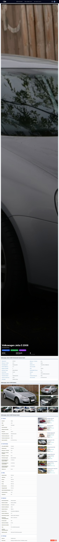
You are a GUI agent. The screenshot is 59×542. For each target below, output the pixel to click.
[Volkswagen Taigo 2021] (42, 421)
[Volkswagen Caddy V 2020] (42, 435)
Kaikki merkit (20, 1)
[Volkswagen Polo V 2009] (42, 442)
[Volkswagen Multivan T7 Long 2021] (42, 464)
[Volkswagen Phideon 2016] (42, 456)
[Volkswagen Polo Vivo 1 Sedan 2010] (42, 471)
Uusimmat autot (29, 1)
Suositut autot (38, 1)
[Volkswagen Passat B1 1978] (42, 449)
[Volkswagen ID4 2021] (42, 428)
